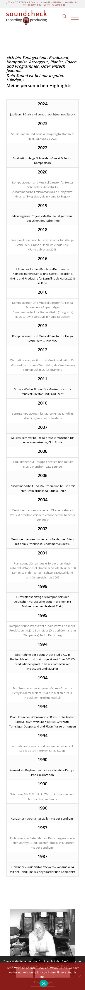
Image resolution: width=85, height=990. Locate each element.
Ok (44, 983)
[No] (79, 976)
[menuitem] (62, 17)
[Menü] (73, 17)
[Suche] (62, 17)
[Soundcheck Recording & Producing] (35, 17)
